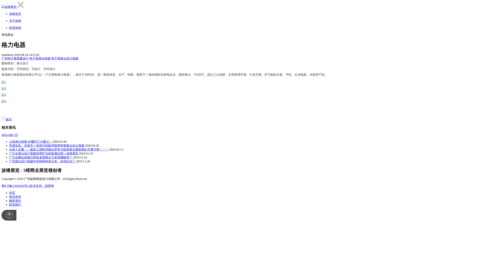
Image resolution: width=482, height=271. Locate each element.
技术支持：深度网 (42, 185)
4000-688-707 (10, 135)
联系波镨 (15, 27)
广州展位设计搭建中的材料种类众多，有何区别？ (42, 161)
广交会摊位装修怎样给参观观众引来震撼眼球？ (41, 157)
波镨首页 (15, 13)
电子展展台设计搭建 (64, 58)
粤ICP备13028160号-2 (16, 185)
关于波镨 (15, 20)
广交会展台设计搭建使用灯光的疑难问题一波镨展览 (44, 153)
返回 (9, 119)
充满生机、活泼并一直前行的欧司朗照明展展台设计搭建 (47, 145)
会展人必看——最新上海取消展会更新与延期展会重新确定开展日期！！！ (59, 149)
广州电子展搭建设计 (15, 58)
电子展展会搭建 (39, 58)
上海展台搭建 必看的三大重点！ (31, 141)
